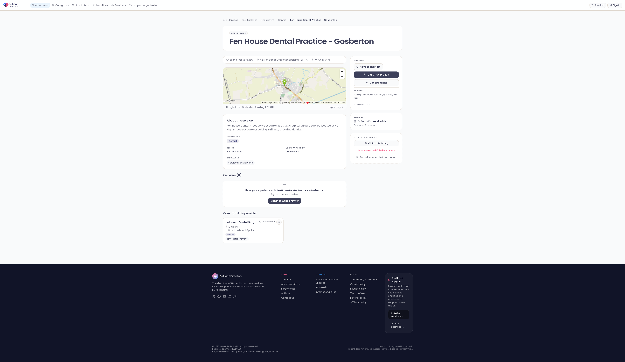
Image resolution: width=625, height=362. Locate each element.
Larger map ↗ (336, 107)
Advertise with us (290, 284)
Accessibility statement (363, 279)
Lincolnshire (267, 20)
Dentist (282, 20)
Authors (285, 293)
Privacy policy (358, 288)
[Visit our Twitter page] (213, 296)
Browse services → (397, 314)
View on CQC (363, 104)
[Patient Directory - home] (15, 5)
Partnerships (288, 288)
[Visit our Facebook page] (219, 296)
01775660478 (323, 59)
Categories (62, 5)
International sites (326, 292)
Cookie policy (357, 284)
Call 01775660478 (378, 74)
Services (233, 20)
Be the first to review (241, 59)
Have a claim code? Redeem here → (376, 150)
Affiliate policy (358, 302)
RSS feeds (321, 287)
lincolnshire (292, 151)
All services (42, 5)
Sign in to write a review (285, 200)
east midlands (234, 151)
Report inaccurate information (378, 157)
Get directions (378, 82)
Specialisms (83, 5)
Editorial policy (358, 297)
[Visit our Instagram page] (234, 296)
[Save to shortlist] (279, 222)
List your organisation (145, 5)
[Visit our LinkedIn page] (229, 296)
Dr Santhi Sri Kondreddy (372, 121)
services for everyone (240, 162)
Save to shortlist (370, 66)
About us (286, 279)
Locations (102, 5)
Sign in (616, 5)
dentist (233, 141)
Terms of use (357, 293)
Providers (120, 5)
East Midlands (249, 20)
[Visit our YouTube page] (224, 296)
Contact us (287, 297)
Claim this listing (378, 143)
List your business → (397, 325)
